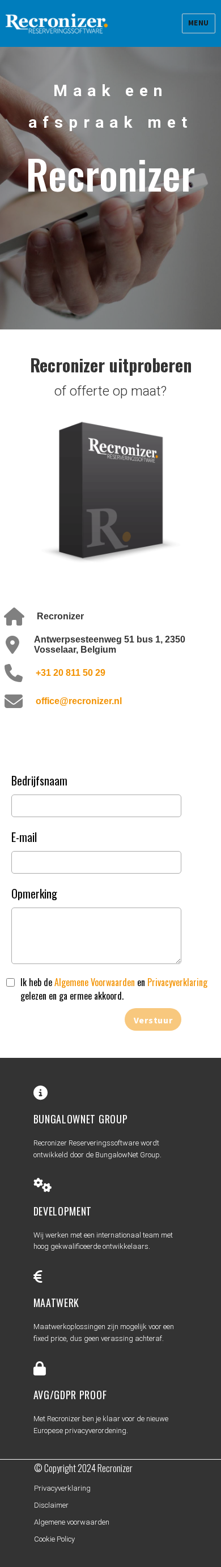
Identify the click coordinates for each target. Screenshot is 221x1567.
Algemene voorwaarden (71, 1522)
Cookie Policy (54, 1539)
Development (62, 1211)
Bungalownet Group (80, 1119)
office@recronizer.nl (79, 701)
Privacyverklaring (177, 982)
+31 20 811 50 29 (70, 673)
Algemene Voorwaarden (94, 982)
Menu (198, 23)
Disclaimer (51, 1505)
